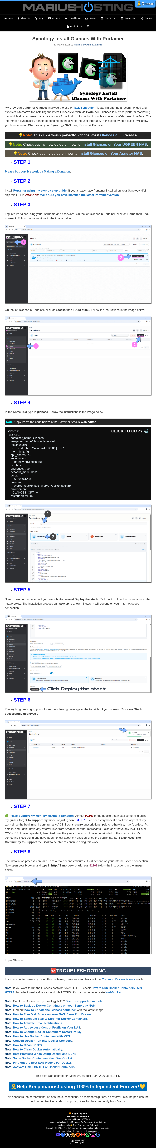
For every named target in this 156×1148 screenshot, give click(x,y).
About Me (25, 18)
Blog (41, 18)
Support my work (79, 1113)
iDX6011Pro (130, 18)
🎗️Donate (145, 3)
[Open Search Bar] (88, 26)
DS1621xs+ (110, 18)
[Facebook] (63, 1134)
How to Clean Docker (27, 1045)
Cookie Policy (65, 1131)
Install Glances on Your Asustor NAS (110, 153)
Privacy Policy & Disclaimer (85, 1131)
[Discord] (58, 1134)
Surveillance (75, 18)
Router (93, 18)
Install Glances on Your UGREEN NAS (114, 144)
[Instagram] (98, 1134)
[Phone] (78, 1134)
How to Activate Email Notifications (37, 1023)
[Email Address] (83, 1134)
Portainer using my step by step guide (40, 190)
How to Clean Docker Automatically (37, 1049)
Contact (56, 18)
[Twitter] (68, 1134)
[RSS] (73, 1134)
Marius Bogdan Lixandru (78, 1116)
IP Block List (76, 26)
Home (10, 18)
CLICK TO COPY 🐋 (130, 431)
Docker (148, 18)
